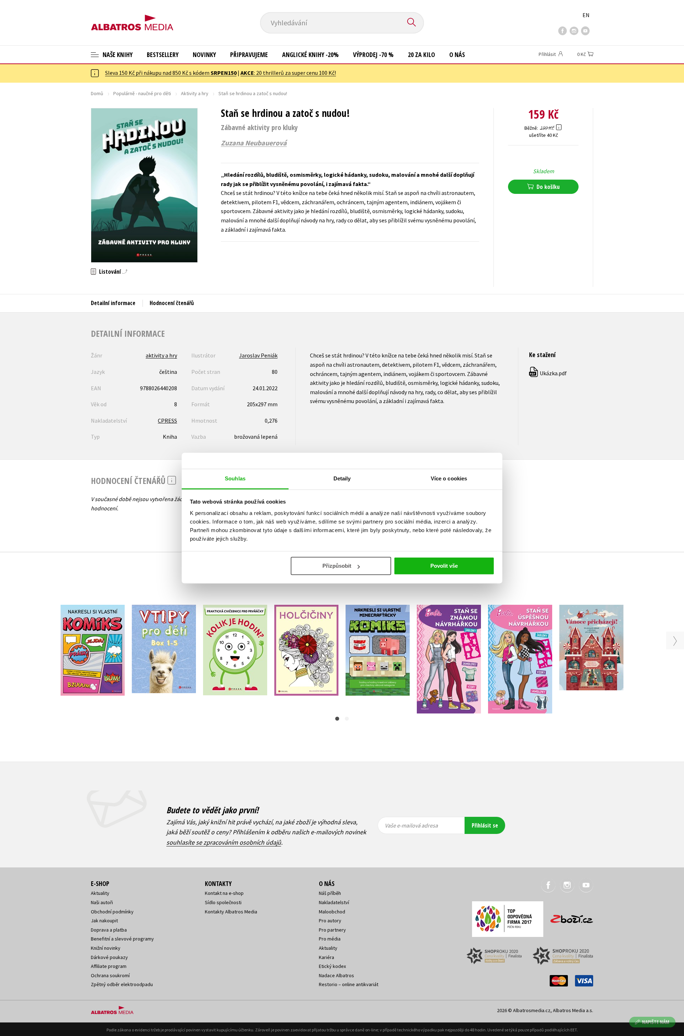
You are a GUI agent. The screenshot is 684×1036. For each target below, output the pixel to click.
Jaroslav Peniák (258, 355)
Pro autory (330, 920)
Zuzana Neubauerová (254, 143)
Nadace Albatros (336, 975)
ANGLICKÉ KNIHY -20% (310, 54)
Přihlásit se (485, 825)
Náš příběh (330, 893)
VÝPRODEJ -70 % (373, 54)
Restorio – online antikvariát (348, 984)
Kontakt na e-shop (224, 893)
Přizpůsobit (336, 566)
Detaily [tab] (342, 478)
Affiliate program (108, 966)
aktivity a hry (161, 355)
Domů (97, 93)
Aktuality (100, 893)
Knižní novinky (105, 948)
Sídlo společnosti (223, 902)
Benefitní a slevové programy (122, 939)
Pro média (330, 939)
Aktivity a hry (194, 93)
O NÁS (457, 54)
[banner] (132, 16)
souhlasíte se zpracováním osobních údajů (223, 842)
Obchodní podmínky (112, 911)
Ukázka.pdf (548, 373)
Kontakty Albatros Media (231, 911)
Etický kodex (332, 966)
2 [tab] (347, 719)
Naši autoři (102, 902)
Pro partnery (332, 930)
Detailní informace (113, 303)
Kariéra (326, 957)
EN (586, 15)
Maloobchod (332, 911)
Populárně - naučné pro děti (142, 93)
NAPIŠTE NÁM (655, 1022)
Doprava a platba (109, 930)
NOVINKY (204, 54)
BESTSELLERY (162, 54)
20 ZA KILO (421, 54)
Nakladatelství (334, 902)
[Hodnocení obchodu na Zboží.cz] (568, 917)
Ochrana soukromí (110, 975)
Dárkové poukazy (109, 957)
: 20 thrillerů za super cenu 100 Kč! (288, 72)
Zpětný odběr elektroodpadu (122, 984)
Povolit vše (444, 566)
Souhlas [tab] (235, 478)
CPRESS (167, 420)
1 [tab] (337, 719)
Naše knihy (117, 54)
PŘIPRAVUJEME (249, 54)
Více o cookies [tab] (449, 478)
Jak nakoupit (104, 920)
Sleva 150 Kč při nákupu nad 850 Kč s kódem (171, 72)
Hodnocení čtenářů (172, 303)
